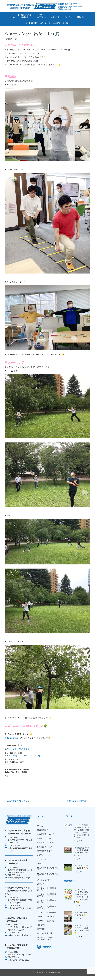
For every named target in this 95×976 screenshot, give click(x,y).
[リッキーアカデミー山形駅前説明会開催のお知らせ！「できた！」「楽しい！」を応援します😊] (68, 894)
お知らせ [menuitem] (41, 855)
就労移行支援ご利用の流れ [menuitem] (47, 868)
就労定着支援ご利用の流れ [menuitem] (47, 875)
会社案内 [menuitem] (41, 925)
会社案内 (56, 23)
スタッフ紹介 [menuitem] (42, 859)
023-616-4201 (14, 932)
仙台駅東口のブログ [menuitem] (45, 838)
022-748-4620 (14, 905)
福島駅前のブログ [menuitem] (44, 851)
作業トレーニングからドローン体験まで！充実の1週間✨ (82, 929)
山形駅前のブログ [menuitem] (44, 847)
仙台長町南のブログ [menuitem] (45, 842)
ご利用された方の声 (25, 16)
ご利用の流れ (80, 17)
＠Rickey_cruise (11, 738)
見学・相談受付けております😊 (82, 913)
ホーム (12, 17)
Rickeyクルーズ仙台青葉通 (18, 749)
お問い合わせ (45, 23)
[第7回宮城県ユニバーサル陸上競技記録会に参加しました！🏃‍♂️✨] (68, 849)
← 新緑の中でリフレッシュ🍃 (17, 801)
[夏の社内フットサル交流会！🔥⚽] (68, 867)
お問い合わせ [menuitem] (42, 884)
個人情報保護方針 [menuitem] (44, 933)
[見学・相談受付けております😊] (68, 916)
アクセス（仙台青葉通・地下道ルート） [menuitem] (47, 895)
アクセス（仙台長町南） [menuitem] (47, 912)
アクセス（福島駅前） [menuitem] (46, 920)
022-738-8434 (14, 845)
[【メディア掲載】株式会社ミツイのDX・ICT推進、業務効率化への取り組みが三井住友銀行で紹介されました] (68, 825)
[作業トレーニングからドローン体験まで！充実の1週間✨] (68, 929)
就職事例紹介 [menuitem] (42, 830)
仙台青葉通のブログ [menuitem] (45, 834)
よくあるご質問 (31, 23)
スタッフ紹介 (56, 17)
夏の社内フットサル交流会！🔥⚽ (82, 866)
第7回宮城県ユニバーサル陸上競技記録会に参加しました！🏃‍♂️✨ (82, 851)
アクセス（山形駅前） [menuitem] (46, 916)
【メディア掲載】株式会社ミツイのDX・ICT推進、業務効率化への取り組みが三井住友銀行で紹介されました (81, 831)
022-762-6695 (14, 875)
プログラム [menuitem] (41, 863)
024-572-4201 (14, 957)
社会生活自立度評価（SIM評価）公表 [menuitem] (45, 938)
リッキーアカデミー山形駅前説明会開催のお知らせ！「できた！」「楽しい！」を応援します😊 (81, 896)
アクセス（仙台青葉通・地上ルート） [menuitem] (47, 889)
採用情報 (66, 23)
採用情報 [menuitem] (41, 929)
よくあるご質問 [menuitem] (43, 880)
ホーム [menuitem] (40, 826)
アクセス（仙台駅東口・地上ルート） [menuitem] (47, 901)
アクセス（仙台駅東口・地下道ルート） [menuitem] (47, 907)
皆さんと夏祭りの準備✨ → (78, 801)
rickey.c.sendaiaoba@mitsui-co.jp (26, 755)
